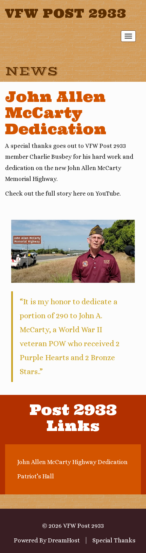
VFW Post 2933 (65, 13)
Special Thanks (113, 540)
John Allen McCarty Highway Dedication (72, 462)
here (79, 193)
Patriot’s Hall (35, 476)
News (31, 71)
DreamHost (64, 540)
